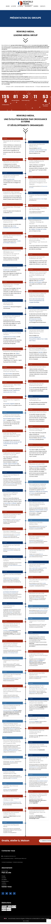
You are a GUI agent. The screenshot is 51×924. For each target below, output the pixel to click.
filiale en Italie (41, 199)
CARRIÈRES (35, 6)
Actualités (4, 879)
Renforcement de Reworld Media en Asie (12, 802)
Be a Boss (12, 761)
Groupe (3, 876)
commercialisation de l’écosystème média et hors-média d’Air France (38, 339)
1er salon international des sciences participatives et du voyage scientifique (36, 300)
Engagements (5, 881)
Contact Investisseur (7, 862)
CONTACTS (42, 6)
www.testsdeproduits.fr (13, 652)
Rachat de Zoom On (33, 767)
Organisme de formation (9, 336)
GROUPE (7, 6)
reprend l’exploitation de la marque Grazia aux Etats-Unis (38, 149)
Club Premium (8, 373)
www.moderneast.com (15, 697)
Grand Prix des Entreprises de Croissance (12, 678)
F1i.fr (38, 676)
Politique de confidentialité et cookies (35, 918)
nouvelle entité (10, 179)
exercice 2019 (37, 598)
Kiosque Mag (5, 871)
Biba (11, 612)
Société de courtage (8, 270)
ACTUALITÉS (20, 6)
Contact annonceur (18, 862)
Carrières (4, 883)
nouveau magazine (10, 403)
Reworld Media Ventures (42, 781)
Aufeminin (41, 280)
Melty (17, 353)
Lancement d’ (34, 721)
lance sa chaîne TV (11, 483)
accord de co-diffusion (11, 503)
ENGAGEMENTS (28, 6)
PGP (30, 449)
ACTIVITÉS (13, 6)
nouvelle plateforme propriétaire (11, 549)
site (32, 387)
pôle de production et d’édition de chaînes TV (11, 578)
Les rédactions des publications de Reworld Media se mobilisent (10, 592)
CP (4, 154)
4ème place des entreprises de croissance (38, 527)
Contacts (4, 885)
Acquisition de (10, 630)
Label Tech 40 (12, 728)
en (6, 918)
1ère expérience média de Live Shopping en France (38, 491)
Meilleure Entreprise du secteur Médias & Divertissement (10, 750)
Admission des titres (7, 789)
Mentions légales (20, 918)
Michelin (40, 352)
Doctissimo (39, 282)
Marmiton (31, 282)
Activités (4, 877)
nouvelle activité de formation (15, 565)
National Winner (32, 692)
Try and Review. (14, 778)
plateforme (8, 306)
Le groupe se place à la (10, 710)
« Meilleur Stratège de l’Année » (39, 229)
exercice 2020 (35, 466)
